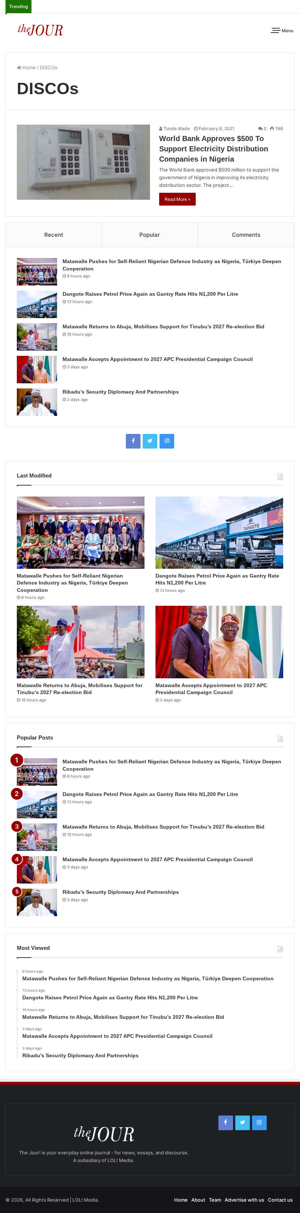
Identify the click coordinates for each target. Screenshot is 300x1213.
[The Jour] (40, 29)
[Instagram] (167, 441)
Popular (149, 234)
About (198, 1200)
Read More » (177, 199)
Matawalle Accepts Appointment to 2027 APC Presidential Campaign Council (158, 359)
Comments (246, 234)
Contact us (280, 1200)
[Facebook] (133, 441)
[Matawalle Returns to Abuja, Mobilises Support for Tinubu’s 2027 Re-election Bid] (37, 337)
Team (215, 1200)
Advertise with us (244, 1200)
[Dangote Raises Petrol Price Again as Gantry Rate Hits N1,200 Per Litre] (37, 304)
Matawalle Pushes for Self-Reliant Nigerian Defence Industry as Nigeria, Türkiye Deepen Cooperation (72, 583)
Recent (53, 234)
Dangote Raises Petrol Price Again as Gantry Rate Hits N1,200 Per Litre (150, 294)
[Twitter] (150, 441)
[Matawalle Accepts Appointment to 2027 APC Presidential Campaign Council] (37, 369)
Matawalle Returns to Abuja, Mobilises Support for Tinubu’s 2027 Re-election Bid (164, 326)
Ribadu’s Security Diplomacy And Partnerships (121, 392)
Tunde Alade (176, 128)
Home (28, 67)
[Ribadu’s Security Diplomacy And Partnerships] (37, 402)
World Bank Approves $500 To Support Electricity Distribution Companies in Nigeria (213, 148)
